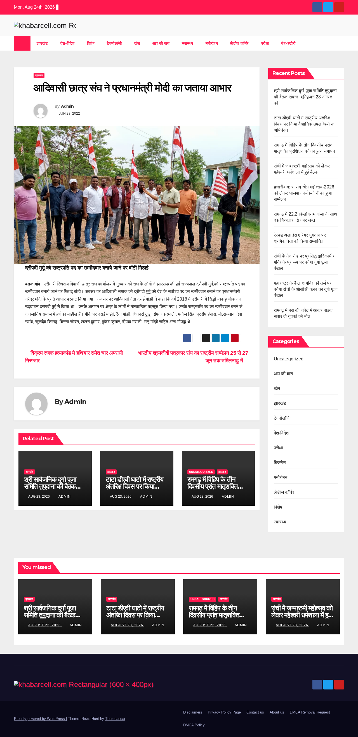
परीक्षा (265, 43)
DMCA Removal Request (310, 712)
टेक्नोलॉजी (114, 43)
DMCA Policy (194, 725)
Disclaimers (192, 712)
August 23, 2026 (45, 625)
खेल (137, 43)
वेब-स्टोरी (288, 43)
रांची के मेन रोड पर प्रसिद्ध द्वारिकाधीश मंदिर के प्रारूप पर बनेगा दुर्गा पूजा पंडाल (305, 262)
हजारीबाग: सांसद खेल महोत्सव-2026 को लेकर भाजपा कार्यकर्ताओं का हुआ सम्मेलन (304, 193)
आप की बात (161, 43)
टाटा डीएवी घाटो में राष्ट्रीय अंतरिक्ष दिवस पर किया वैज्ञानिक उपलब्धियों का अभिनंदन (305, 124)
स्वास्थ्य (187, 43)
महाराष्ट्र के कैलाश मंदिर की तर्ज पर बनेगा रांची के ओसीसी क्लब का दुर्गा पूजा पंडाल (306, 289)
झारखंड (42, 43)
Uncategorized (201, 471)
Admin (67, 106)
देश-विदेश (67, 43)
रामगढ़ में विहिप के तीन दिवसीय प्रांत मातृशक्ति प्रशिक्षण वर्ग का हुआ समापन (218, 486)
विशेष (91, 43)
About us (277, 712)
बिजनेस (280, 462)
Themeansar (115, 719)
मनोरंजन (212, 43)
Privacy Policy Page (224, 712)
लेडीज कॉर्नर (239, 43)
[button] (340, 43)
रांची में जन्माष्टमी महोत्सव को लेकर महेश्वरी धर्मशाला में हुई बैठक (302, 615)
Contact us (255, 712)
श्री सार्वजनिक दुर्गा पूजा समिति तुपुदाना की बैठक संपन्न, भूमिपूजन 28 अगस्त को (305, 96)
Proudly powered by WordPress (40, 719)
